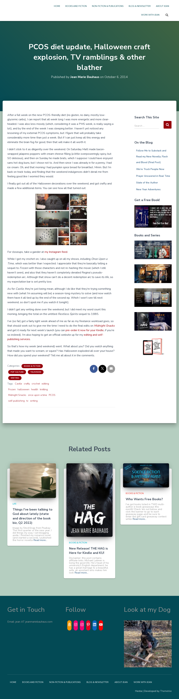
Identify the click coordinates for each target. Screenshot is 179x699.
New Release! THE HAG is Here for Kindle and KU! (88, 550)
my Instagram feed (56, 252)
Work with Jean (150, 14)
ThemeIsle (166, 691)
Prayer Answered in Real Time (153, 176)
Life (14, 503)
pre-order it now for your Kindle (85, 330)
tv (27, 400)
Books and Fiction (76, 6)
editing (45, 383)
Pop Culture (17, 372)
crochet (36, 383)
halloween (23, 389)
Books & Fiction (32, 366)
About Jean (162, 6)
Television (35, 372)
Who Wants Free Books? (144, 499)
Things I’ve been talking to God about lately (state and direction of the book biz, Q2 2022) (32, 516)
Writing (15, 378)
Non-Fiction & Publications (107, 6)
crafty (27, 383)
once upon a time (37, 395)
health (34, 389)
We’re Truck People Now (150, 169)
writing (34, 400)
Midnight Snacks (17, 395)
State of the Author (147, 182)
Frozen (12, 389)
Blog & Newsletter (140, 6)
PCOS (52, 395)
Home (57, 6)
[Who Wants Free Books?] (146, 475)
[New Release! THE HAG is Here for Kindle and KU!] (89, 500)
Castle (18, 383)
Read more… (40, 540)
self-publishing (16, 400)
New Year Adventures (148, 189)
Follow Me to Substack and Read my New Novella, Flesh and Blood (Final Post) (152, 156)
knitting (44, 389)
